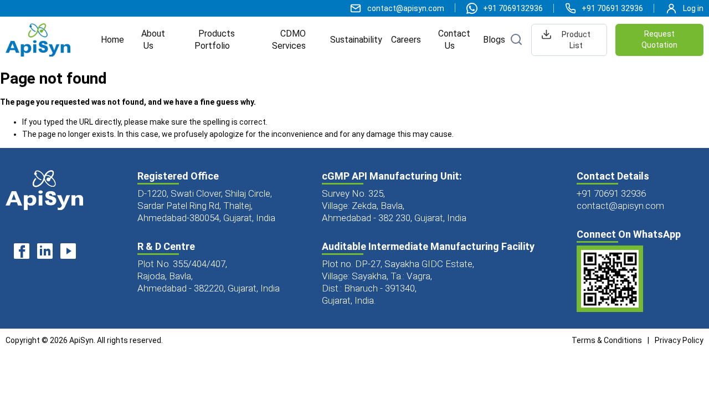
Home (112, 39)
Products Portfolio (214, 39)
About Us (153, 39)
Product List (576, 40)
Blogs (494, 39)
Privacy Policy (679, 340)
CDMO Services (289, 39)
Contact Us (454, 39)
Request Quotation (659, 39)
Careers (406, 39)
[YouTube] (68, 252)
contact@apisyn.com (620, 205)
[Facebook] (21, 252)
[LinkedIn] (45, 252)
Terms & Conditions (607, 340)
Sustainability (356, 39)
